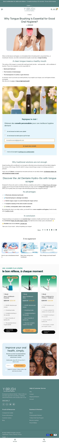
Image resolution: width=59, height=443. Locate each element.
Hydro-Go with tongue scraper (19, 220)
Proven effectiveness (7, 415)
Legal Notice (5, 434)
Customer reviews (6, 418)
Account (32, 399)
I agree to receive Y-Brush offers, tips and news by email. (16, 370)
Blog (3, 420)
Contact (32, 394)
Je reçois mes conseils (29, 146)
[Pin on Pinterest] (47, 229)
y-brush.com (23, 223)
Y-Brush (30, 14)
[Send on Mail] (56, 229)
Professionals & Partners (36, 415)
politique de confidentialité (26, 152)
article (12, 81)
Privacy (20, 434)
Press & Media (33, 422)
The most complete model (29, 330)
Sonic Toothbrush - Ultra (28, 297)
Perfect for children (46, 332)
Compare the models (7, 413)
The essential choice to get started (9, 330)
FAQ (31, 391)
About (31, 413)
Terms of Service (13, 434)
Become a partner (34, 420)
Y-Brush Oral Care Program (37, 418)
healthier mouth (9, 211)
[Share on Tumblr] (49, 229)
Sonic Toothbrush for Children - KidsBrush (48, 297)
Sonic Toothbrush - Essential (9, 297)
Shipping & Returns (34, 396)
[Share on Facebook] (42, 229)
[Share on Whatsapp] (53, 229)
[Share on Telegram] (51, 229)
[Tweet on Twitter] (45, 229)
